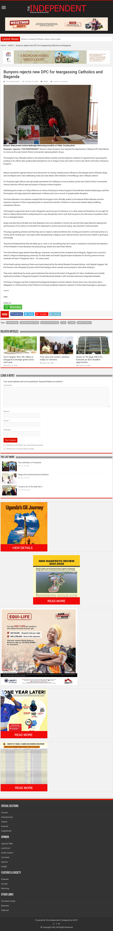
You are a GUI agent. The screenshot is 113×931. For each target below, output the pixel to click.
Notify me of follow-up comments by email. (24, 445)
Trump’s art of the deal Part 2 (30, 487)
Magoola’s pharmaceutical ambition (33, 474)
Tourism (4, 812)
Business (5, 906)
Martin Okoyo (84, 323)
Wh (22, 39)
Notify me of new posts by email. (20, 449)
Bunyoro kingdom (50, 323)
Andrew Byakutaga (29, 323)
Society (4, 884)
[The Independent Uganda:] (56, 8)
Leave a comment (60, 81)
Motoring (5, 888)
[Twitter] (59, 924)
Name (7, 411)
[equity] (39, 646)
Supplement (6, 831)
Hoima (71, 323)
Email (6, 420)
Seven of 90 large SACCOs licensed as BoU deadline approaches (89, 360)
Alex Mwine (12, 323)
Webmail (5, 910)
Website (7, 430)
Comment (8, 385)
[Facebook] (56, 924)
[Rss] (54, 924)
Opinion (4, 862)
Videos (4, 822)
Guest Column (7, 853)
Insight (4, 866)
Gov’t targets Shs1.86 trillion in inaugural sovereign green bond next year (19, 360)
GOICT (75, 920)
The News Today (8, 901)
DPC (63, 323)
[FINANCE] (24, 766)
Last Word (5, 848)
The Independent (13, 81)
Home (3, 45)
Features (5, 879)
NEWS (11, 45)
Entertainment (7, 817)
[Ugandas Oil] (24, 526)
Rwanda (4, 826)
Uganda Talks (7, 843)
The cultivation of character (29, 462)
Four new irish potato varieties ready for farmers (54, 358)
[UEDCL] (24, 713)
